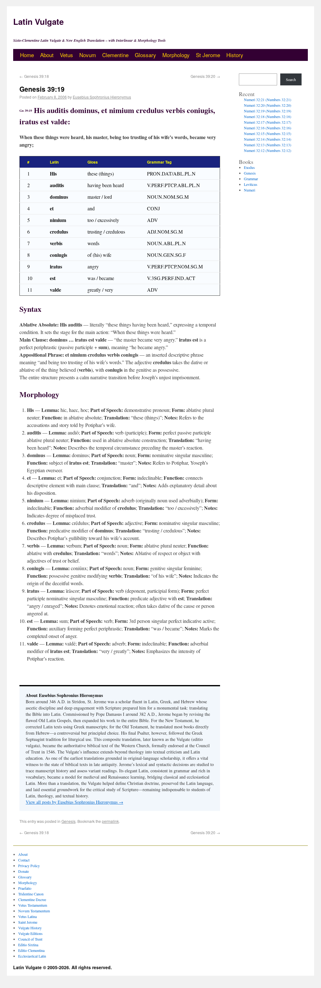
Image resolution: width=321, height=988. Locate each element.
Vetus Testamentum (32, 905)
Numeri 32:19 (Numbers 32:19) (267, 110)
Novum (87, 55)
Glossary (145, 55)
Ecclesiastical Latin (32, 955)
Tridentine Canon (31, 893)
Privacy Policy (29, 865)
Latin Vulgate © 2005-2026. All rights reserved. (62, 967)
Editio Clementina (31, 950)
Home (27, 55)
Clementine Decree (32, 899)
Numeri (249, 189)
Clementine (115, 55)
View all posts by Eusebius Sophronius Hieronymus (74, 802)
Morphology (176, 55)
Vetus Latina (27, 916)
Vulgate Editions (30, 933)
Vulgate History (30, 927)
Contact (23, 859)
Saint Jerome (27, 922)
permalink (110, 821)
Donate (23, 871)
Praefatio (24, 888)
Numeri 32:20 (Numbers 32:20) (267, 105)
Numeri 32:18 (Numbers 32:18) (267, 116)
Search (291, 79)
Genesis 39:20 (205, 76)
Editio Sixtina (28, 944)
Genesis (68, 821)
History (234, 55)
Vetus (66, 55)
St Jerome (208, 55)
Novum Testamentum (34, 910)
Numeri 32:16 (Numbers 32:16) (267, 127)
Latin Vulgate (38, 21)
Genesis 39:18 (34, 76)
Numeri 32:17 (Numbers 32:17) (267, 122)
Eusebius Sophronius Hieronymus (102, 97)
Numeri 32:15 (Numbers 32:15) (267, 133)
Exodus (249, 167)
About (47, 55)
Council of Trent (30, 939)
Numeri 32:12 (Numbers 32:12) (267, 150)
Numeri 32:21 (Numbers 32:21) (267, 99)
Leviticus (250, 184)
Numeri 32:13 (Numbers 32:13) (267, 144)
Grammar (251, 178)
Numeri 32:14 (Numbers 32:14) (267, 139)
